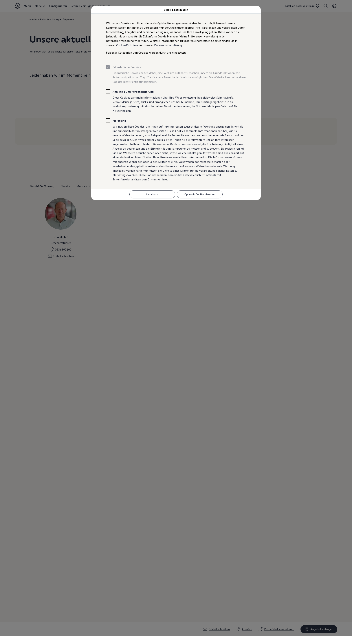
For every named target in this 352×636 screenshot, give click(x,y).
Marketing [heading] (119, 120)
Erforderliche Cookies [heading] (127, 67)
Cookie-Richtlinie (127, 45)
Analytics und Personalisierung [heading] (133, 91)
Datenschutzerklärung (168, 45)
